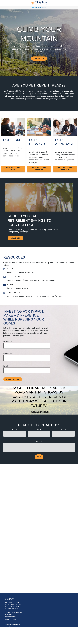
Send (39, 457)
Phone (63, 429)
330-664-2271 (14, 603)
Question (39, 441)
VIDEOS (10, 285)
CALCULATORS (14, 277)
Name (14, 429)
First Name (7, 341)
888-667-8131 (16, 605)
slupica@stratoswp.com (12, 624)
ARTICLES (11, 269)
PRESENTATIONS (14, 293)
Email (5, 366)
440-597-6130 (14, 607)
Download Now (12, 379)
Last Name (7, 354)
